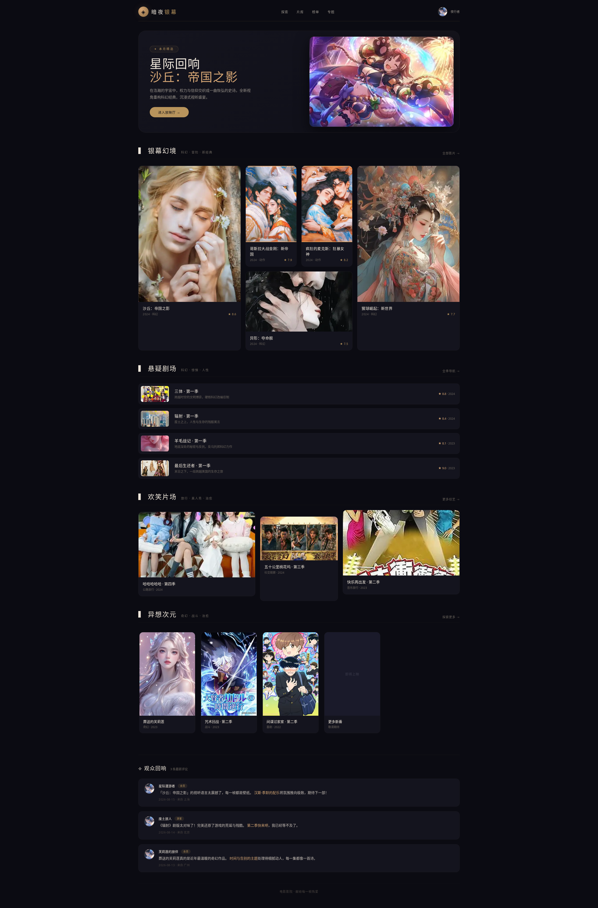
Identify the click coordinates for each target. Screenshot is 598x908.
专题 (331, 12)
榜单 (315, 12)
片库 (300, 12)
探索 (284, 12)
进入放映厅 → (169, 112)
